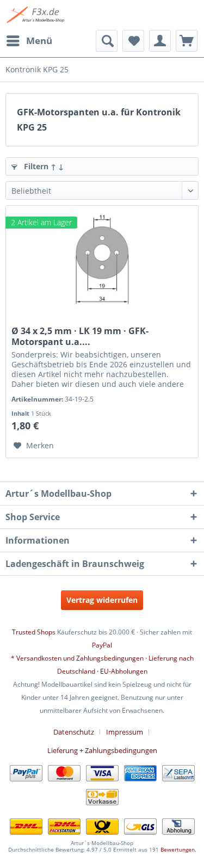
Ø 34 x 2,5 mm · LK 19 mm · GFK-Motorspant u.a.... (80, 336)
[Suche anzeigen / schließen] (107, 41)
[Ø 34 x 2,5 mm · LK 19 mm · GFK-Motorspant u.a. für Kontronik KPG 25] (102, 260)
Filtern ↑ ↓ (43, 166)
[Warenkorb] (186, 41)
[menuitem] (29, 41)
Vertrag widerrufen (102, 600)
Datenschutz (73, 732)
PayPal (102, 645)
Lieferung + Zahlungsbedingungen (102, 750)
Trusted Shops (33, 632)
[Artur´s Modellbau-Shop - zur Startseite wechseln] (36, 14)
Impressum (124, 732)
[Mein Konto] (160, 41)
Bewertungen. (178, 849)
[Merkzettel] (133, 41)
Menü (39, 40)
